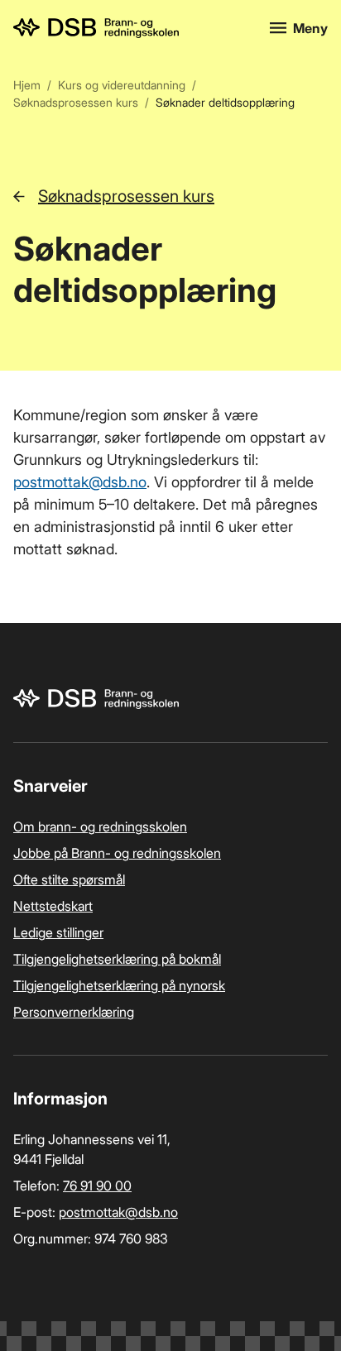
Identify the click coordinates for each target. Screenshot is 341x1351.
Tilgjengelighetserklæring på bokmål (117, 959)
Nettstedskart (53, 906)
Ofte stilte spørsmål (69, 879)
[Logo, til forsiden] (131, 28)
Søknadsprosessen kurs (75, 102)
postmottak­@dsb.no (79, 482)
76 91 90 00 (97, 1185)
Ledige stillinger (58, 932)
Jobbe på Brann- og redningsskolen (117, 853)
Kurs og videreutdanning (121, 85)
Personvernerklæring (73, 1012)
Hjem (27, 85)
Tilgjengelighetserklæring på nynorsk (119, 985)
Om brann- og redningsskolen (100, 826)
